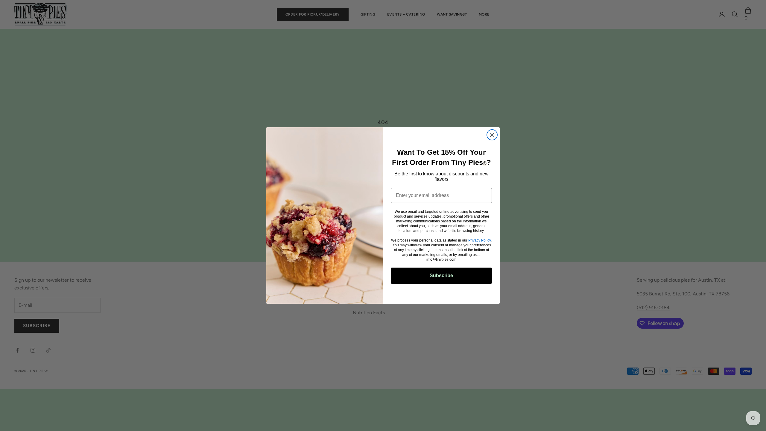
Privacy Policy (479, 240)
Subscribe (441, 275)
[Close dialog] (492, 135)
